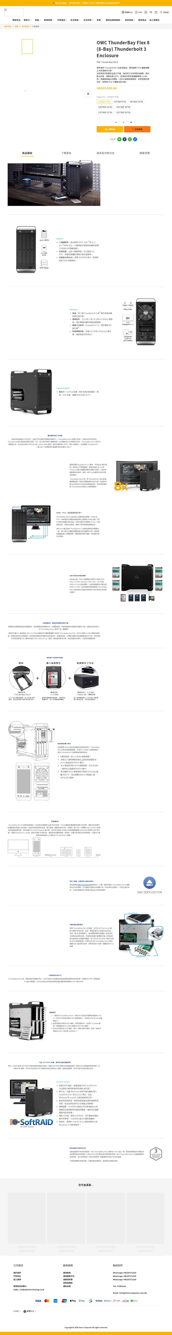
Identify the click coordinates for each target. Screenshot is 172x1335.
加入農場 (17, 1279)
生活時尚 (88, 20)
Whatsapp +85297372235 (124, 1276)
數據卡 (27, 20)
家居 (99, 20)
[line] (119, 139)
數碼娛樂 (48, 20)
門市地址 (17, 1276)
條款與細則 (68, 1282)
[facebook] (125, 139)
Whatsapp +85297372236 (124, 1279)
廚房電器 (129, 20)
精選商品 (16, 20)
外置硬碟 (35, 26)
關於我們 (17, 1272)
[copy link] (135, 139)
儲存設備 (25, 26)
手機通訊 (61, 20)
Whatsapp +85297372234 (124, 1272)
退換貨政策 (68, 1279)
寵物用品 (142, 20)
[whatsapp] (130, 139)
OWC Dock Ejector (84, 884)
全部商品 (7, 26)
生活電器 (74, 20)
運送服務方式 (68, 1276)
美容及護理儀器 (113, 20)
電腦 (37, 20)
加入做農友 (155, 20)
